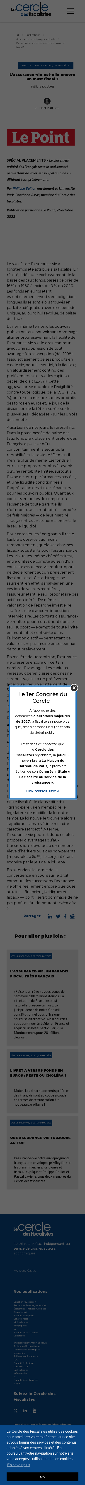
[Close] (74, 688)
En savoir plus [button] (18, 1465)
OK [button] (42, 1477)
